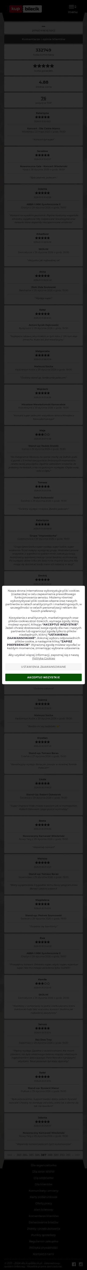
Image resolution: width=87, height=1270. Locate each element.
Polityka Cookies (43, 658)
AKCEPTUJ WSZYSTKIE (43, 677)
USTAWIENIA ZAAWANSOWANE (43, 666)
